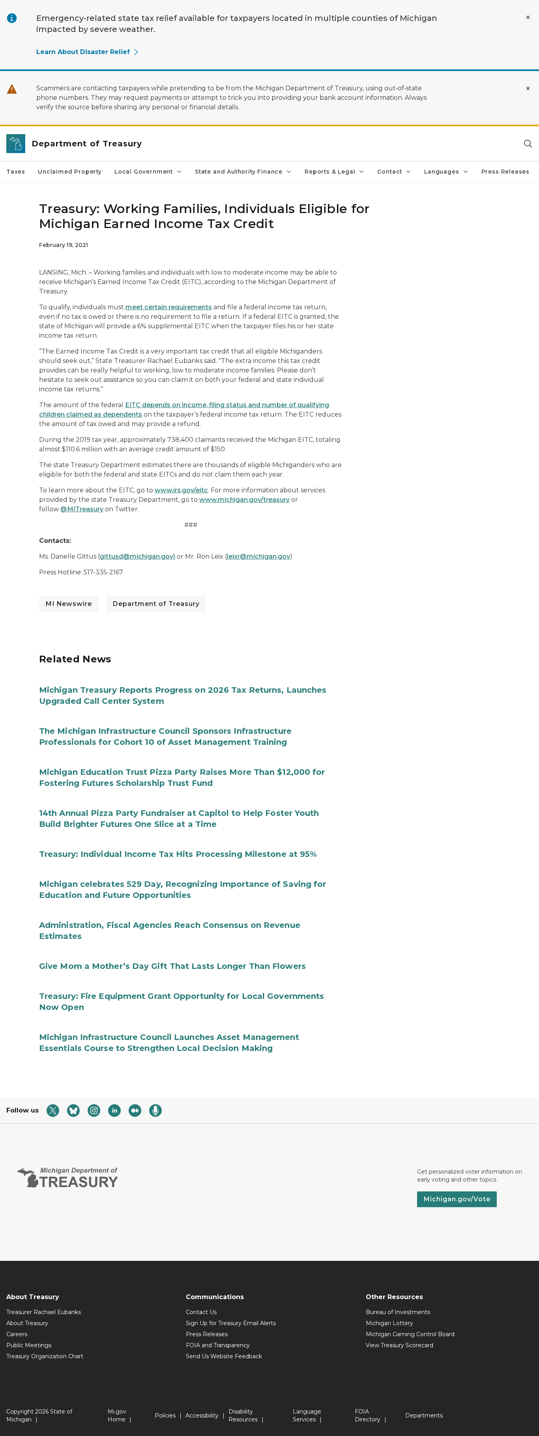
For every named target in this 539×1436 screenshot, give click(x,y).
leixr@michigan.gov (258, 556)
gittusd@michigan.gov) (137, 556)
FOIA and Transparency (218, 1345)
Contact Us (201, 1312)
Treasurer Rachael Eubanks (43, 1312)
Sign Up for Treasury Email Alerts (231, 1323)
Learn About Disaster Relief (83, 52)
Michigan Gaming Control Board (410, 1334)
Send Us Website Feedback (224, 1356)
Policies (165, 1415)
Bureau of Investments (398, 1312)
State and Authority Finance (239, 171)
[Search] (528, 144)
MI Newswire (68, 604)
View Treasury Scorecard (399, 1345)
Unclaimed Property (70, 171)
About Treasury (27, 1323)
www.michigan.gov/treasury (244, 499)
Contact (389, 171)
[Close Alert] (528, 17)
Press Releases (505, 171)
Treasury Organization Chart (44, 1356)
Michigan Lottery (389, 1323)
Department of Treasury (156, 604)
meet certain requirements (168, 307)
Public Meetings (28, 1345)
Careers (16, 1334)
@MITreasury (81, 509)
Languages (441, 171)
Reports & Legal (330, 171)
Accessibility (202, 1415)
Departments (424, 1415)
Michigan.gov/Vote (456, 1199)
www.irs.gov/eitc (181, 490)
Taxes (15, 171)
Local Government (143, 171)
